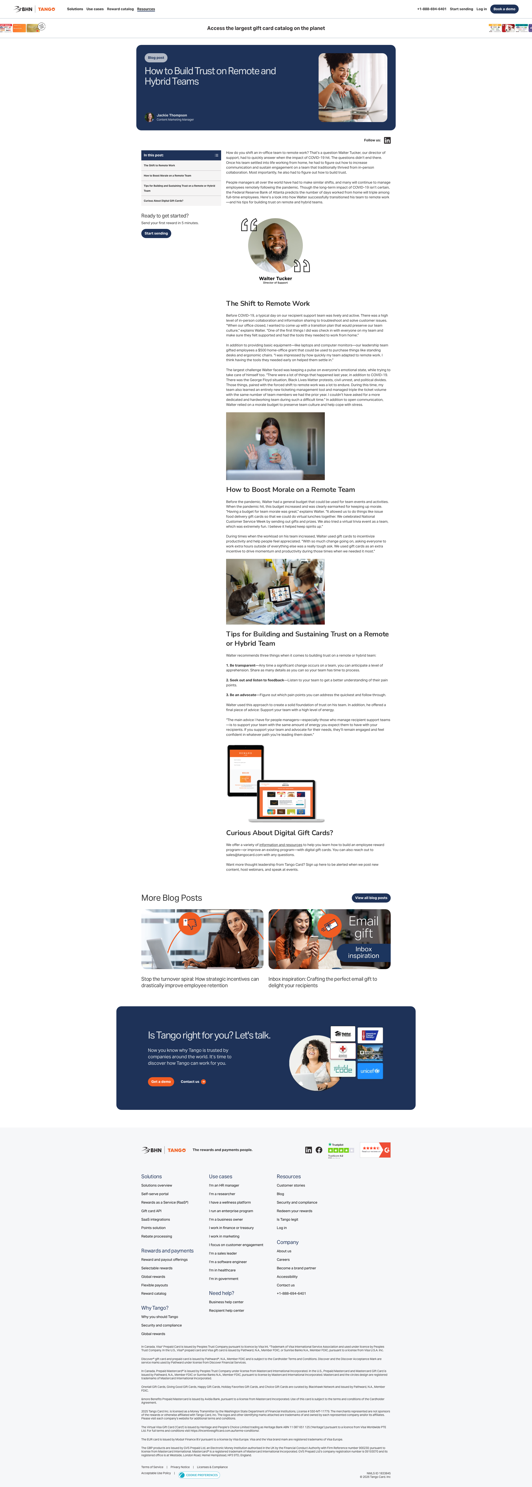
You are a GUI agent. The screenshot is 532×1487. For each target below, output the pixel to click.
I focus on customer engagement (236, 1244)
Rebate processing (156, 1236)
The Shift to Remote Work (159, 165)
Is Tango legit (287, 1219)
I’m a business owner (226, 1219)
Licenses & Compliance (212, 1467)
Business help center (226, 1302)
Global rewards (153, 1276)
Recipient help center (226, 1310)
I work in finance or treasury (231, 1227)
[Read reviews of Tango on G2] (375, 1149)
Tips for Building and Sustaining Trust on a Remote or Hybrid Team (179, 188)
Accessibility (287, 1276)
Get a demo (161, 1081)
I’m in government (223, 1278)
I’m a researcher (222, 1194)
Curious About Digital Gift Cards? (163, 200)
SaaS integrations (155, 1219)
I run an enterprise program (231, 1211)
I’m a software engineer (228, 1262)
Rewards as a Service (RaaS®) (164, 1202)
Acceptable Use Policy (156, 1473)
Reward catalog (153, 1293)
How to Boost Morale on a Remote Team (167, 175)
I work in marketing (224, 1236)
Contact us (286, 1285)
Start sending (156, 233)
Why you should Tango (159, 1316)
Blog (280, 1194)
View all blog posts (371, 897)
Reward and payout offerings (164, 1259)
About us (284, 1251)
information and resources (280, 844)
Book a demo (504, 9)
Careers (283, 1259)
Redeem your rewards (294, 1211)
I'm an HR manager (224, 1185)
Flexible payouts (154, 1285)
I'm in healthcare (222, 1270)
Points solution (153, 1227)
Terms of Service (152, 1467)
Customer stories (291, 1185)
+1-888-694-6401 (291, 1293)
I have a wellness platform (230, 1202)
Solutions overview (156, 1185)
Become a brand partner (296, 1268)
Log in (282, 1227)
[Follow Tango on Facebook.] (319, 1150)
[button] (75, 9)
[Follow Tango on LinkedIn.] (387, 140)
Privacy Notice (180, 1467)
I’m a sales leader (223, 1253)
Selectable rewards (156, 1268)
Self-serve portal (155, 1194)
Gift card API (151, 1211)
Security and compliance (161, 1325)
